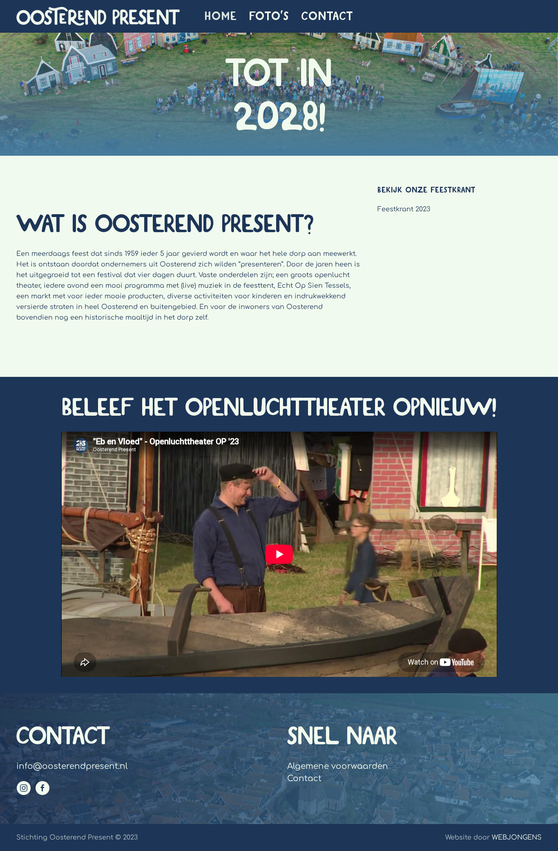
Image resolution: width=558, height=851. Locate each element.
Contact (327, 16)
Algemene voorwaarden (337, 766)
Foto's (269, 16)
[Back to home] (98, 16)
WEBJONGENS (517, 837)
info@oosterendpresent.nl (72, 766)
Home (221, 16)
